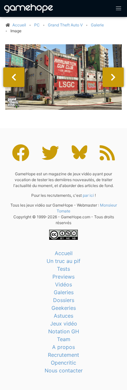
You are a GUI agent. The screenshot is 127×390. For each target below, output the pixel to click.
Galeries (64, 292)
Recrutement (63, 355)
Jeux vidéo (63, 323)
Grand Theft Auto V (65, 24)
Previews (63, 276)
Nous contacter (64, 370)
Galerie (97, 24)
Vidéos (63, 284)
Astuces (63, 315)
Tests (63, 269)
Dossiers (63, 300)
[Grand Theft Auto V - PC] (63, 77)
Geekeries (63, 308)
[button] (118, 8)
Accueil (64, 253)
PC (37, 24)
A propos (63, 347)
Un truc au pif (63, 261)
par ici (88, 195)
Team (63, 339)
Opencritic (63, 362)
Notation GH (63, 331)
